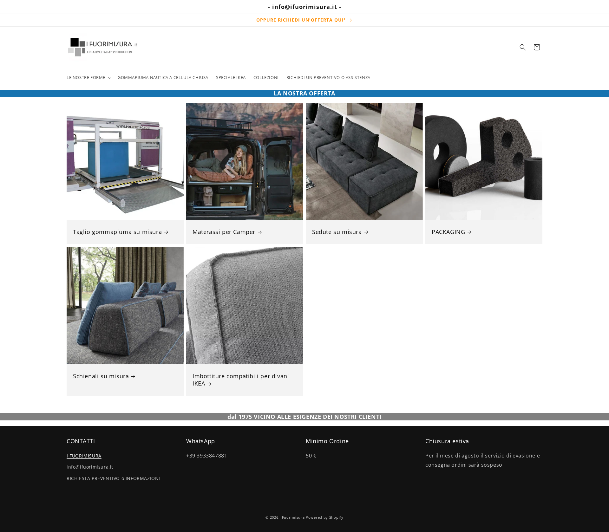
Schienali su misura (101, 376)
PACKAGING (448, 232)
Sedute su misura (337, 232)
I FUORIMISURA (84, 456)
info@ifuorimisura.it (90, 467)
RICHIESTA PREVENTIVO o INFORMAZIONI (113, 478)
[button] (88, 77)
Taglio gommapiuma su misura (117, 232)
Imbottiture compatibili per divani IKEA (241, 380)
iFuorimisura (292, 517)
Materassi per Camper (224, 232)
